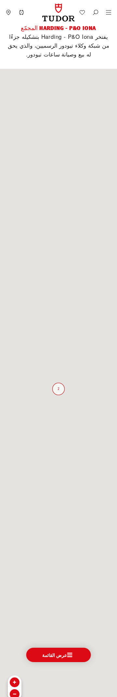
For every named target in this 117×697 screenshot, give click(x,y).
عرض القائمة (54, 655)
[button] (95, 12)
